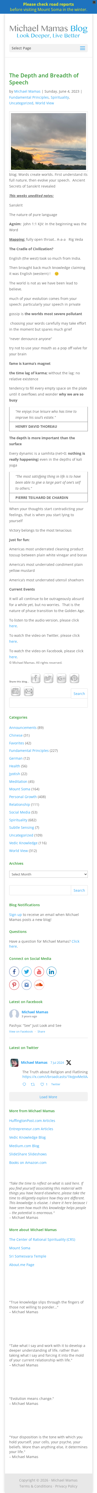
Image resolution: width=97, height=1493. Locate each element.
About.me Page (21, 1264)
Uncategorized (21, 103)
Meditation (18, 781)
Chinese (16, 735)
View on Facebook (21, 1031)
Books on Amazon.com (28, 1162)
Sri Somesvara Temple (27, 1256)
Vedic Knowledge (23, 843)
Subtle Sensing (21, 827)
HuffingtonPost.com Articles (32, 1120)
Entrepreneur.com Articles (31, 1128)
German (16, 758)
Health (14, 766)
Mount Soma (19, 789)
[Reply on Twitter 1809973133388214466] (25, 1084)
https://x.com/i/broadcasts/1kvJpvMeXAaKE (58, 1076)
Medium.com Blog (24, 1145)
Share (41, 1031)
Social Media (19, 812)
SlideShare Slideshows (28, 1154)
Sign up (15, 914)
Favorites (16, 743)
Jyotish (14, 773)
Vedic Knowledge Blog (27, 1137)
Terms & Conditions (35, 1486)
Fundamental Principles (29, 97)
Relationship (19, 804)
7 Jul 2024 (57, 1063)
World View (44, 103)
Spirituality (60, 97)
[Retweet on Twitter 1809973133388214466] (34, 1084)
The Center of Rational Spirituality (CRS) (42, 1239)
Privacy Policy (66, 1486)
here (13, 626)
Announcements (23, 727)
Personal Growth (23, 796)
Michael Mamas (27, 91)
